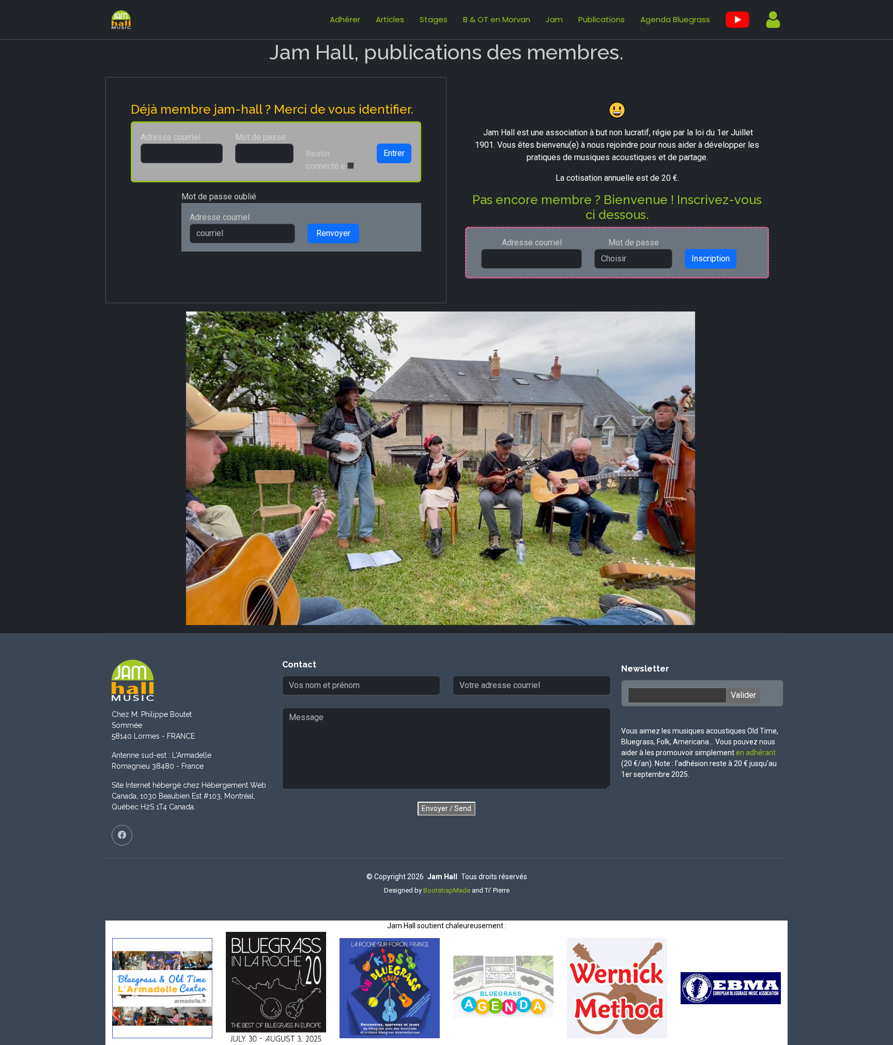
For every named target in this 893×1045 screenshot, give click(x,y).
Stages (434, 19)
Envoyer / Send (446, 808)
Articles (390, 19)
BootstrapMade (446, 890)
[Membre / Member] (769, 19)
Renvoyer (333, 233)
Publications (601, 19)
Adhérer (345, 19)
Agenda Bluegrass (675, 19)
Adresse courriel (171, 137)
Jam (554, 19)
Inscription (710, 258)
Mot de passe (260, 137)
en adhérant (756, 752)
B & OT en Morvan (496, 19)
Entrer (394, 153)
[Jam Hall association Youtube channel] (737, 19)
